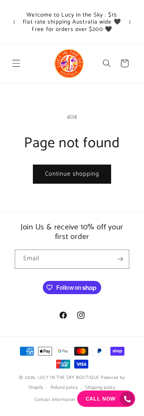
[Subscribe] (120, 259)
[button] (16, 63)
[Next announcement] (130, 22)
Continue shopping (72, 174)
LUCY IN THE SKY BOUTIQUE (68, 377)
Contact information (55, 399)
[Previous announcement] (14, 22)
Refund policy (64, 387)
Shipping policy (100, 387)
